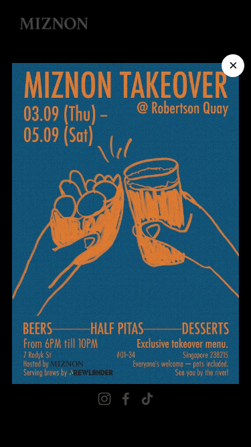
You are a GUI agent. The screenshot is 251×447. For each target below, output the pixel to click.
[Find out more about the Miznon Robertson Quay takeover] (125, 224)
